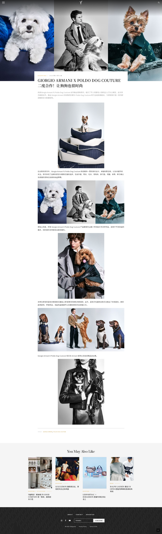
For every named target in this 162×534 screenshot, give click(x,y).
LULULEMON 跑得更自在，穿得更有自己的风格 (67, 487)
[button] (3, 2)
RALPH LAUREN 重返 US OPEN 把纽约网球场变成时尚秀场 (121, 488)
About (70, 514)
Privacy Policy (83, 526)
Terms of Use (93, 526)
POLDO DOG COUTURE (59, 432)
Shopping (42, 75)
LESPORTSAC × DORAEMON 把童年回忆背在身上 (94, 496)
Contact (79, 514)
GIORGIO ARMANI (47, 432)
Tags (40, 432)
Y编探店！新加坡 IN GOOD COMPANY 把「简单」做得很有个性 (39, 496)
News (112, 483)
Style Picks (41, 491)
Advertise (90, 514)
